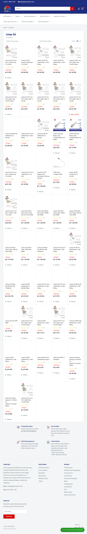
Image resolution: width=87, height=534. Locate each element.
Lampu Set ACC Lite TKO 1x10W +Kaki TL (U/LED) (27, 99)
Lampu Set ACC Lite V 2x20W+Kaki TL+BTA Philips (43, 286)
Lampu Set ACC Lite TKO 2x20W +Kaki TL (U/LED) (75, 99)
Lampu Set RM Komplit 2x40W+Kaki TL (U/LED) (27, 62)
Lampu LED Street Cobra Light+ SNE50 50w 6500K (59, 213)
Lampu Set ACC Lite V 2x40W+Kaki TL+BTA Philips (27, 135)
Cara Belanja (68, 476)
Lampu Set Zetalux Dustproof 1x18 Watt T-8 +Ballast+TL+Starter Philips (11, 402)
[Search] (72, 8)
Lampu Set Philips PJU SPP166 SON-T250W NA (42, 249)
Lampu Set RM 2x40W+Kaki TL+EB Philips (10, 359)
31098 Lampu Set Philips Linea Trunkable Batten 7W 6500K (75, 136)
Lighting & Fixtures (59, 16)
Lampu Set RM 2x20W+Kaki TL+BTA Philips (43, 323)
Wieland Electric (43, 478)
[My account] (79, 9)
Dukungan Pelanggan (70, 478)
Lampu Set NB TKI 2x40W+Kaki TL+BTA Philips (59, 62)
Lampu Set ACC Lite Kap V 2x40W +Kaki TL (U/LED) (11, 174)
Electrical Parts (44, 16)
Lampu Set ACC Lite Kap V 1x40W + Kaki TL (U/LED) (11, 213)
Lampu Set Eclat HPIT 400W (11, 322)
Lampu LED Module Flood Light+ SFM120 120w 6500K (75, 213)
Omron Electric (43, 470)
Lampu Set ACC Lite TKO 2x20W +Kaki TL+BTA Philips (75, 62)
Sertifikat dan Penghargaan (72, 470)
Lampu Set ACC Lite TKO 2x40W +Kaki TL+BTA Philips (11, 99)
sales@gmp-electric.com (26, 2)
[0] (82, 9)
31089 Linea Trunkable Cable (57, 173)
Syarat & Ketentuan (70, 495)
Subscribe (9, 516)
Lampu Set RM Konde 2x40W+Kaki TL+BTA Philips (75, 323)
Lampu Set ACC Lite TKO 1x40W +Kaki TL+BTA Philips (27, 323)
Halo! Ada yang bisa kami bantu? (73, 530)
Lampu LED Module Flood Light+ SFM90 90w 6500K (43, 213)
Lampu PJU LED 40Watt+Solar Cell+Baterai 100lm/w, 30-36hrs (43, 175)
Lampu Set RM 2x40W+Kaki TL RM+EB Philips (25, 286)
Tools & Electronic (43, 21)
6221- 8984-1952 (9, 2)
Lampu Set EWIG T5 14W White (58, 358)
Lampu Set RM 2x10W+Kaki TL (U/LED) (73, 174)
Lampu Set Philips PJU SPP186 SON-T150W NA (10, 286)
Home (5, 27)
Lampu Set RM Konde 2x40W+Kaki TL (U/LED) (11, 135)
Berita (66, 481)
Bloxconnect (42, 476)
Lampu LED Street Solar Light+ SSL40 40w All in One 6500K (27, 213)
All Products (7, 16)
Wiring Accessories (29, 16)
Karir (65, 489)
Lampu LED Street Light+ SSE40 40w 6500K (26, 249)
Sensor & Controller (27, 21)
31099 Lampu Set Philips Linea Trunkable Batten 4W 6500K (59, 136)
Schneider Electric (44, 467)
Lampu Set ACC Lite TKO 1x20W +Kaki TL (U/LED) (43, 99)
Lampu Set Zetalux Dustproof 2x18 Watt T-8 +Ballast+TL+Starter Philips (75, 361)
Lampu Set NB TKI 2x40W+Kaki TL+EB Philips (74, 249)
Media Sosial (68, 492)
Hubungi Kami (68, 473)
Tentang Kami (68, 467)
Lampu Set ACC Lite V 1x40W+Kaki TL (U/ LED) (27, 174)
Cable (17, 16)
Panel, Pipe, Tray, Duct (10, 21)
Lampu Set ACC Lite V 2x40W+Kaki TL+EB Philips (59, 249)
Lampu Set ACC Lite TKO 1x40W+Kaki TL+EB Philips (27, 400)
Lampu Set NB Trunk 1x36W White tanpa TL (43, 358)
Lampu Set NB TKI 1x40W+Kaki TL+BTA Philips (43, 62)
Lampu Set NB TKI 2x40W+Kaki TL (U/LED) (42, 135)
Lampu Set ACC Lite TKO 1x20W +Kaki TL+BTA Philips (59, 323)
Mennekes (42, 473)
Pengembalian (68, 484)
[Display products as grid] (77, 41)
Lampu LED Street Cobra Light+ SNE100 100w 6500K (11, 249)
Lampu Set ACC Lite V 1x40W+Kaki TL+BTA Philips (59, 286)
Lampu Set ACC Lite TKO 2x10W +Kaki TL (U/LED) (59, 99)
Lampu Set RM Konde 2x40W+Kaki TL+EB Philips (75, 286)
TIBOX (40, 481)
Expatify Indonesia (12, 528)
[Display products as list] (80, 41)
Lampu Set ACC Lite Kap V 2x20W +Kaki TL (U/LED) (11, 62)
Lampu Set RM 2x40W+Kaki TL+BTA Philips (27, 359)
